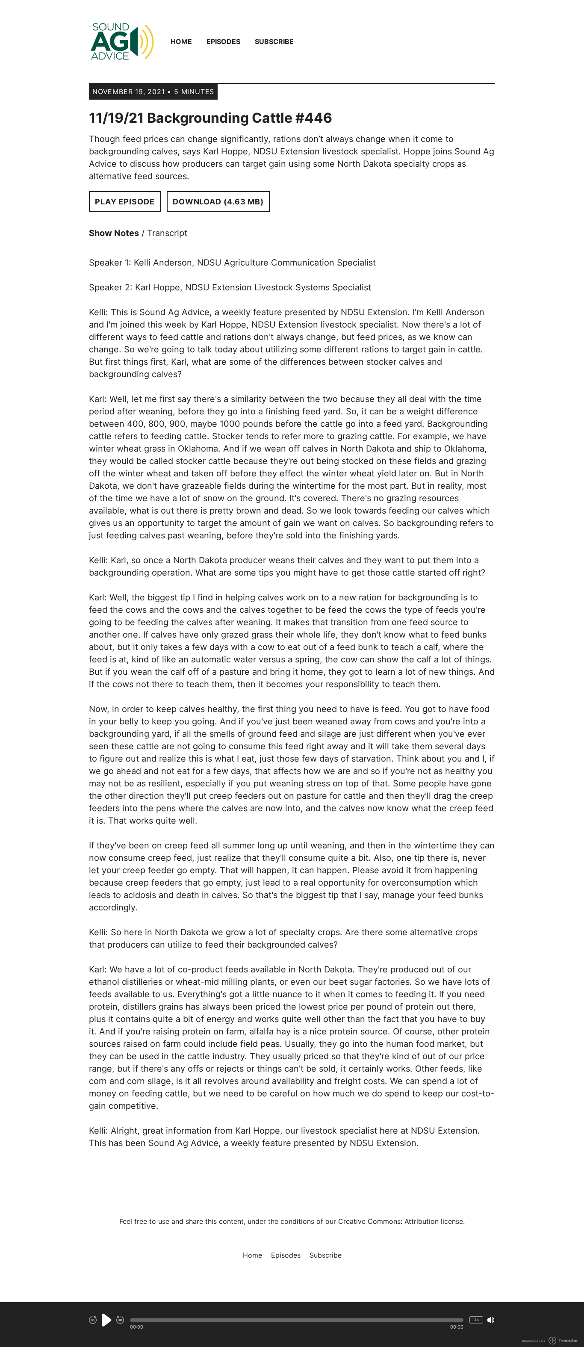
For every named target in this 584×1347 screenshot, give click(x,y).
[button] (296, 1320)
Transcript (167, 233)
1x (476, 1319)
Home (181, 41)
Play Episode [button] (125, 201)
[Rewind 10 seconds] (93, 1320)
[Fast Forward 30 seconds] (120, 1320)
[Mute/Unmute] (490, 1320)
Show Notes (114, 233)
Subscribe (274, 41)
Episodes (223, 41)
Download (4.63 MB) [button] (218, 201)
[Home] (122, 41)
